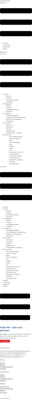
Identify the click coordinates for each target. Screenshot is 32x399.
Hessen (8, 263)
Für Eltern (5, 209)
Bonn (7, 259)
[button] (16, 21)
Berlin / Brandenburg (11, 257)
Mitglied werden (10, 131)
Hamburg (8, 261)
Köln (7, 265)
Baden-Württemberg (11, 253)
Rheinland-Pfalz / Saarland (12, 274)
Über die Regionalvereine (12, 251)
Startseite (5, 207)
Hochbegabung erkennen (12, 100)
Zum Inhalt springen (5, 0)
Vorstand (8, 129)
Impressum (3, 395)
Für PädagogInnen (7, 218)
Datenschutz (9, 395)
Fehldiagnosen (10, 121)
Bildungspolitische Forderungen (14, 132)
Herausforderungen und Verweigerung (15, 117)
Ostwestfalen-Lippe (11, 272)
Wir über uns (9, 125)
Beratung (8, 96)
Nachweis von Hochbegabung (13, 119)
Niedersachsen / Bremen (12, 270)
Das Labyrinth (6, 45)
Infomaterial (9, 102)
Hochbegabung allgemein (12, 115)
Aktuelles (5, 43)
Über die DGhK (7, 238)
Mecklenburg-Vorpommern (13, 266)
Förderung (8, 98)
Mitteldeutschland (10, 268)
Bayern (8, 255)
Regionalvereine (7, 249)
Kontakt (5, 49)
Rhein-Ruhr (9, 276)
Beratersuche (6, 47)
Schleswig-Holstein (11, 278)
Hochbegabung (7, 228)
